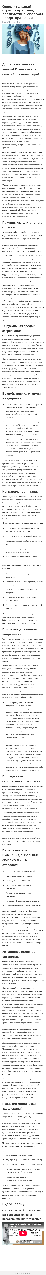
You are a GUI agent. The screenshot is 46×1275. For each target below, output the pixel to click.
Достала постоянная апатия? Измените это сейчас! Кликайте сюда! (20, 69)
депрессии (15, 694)
